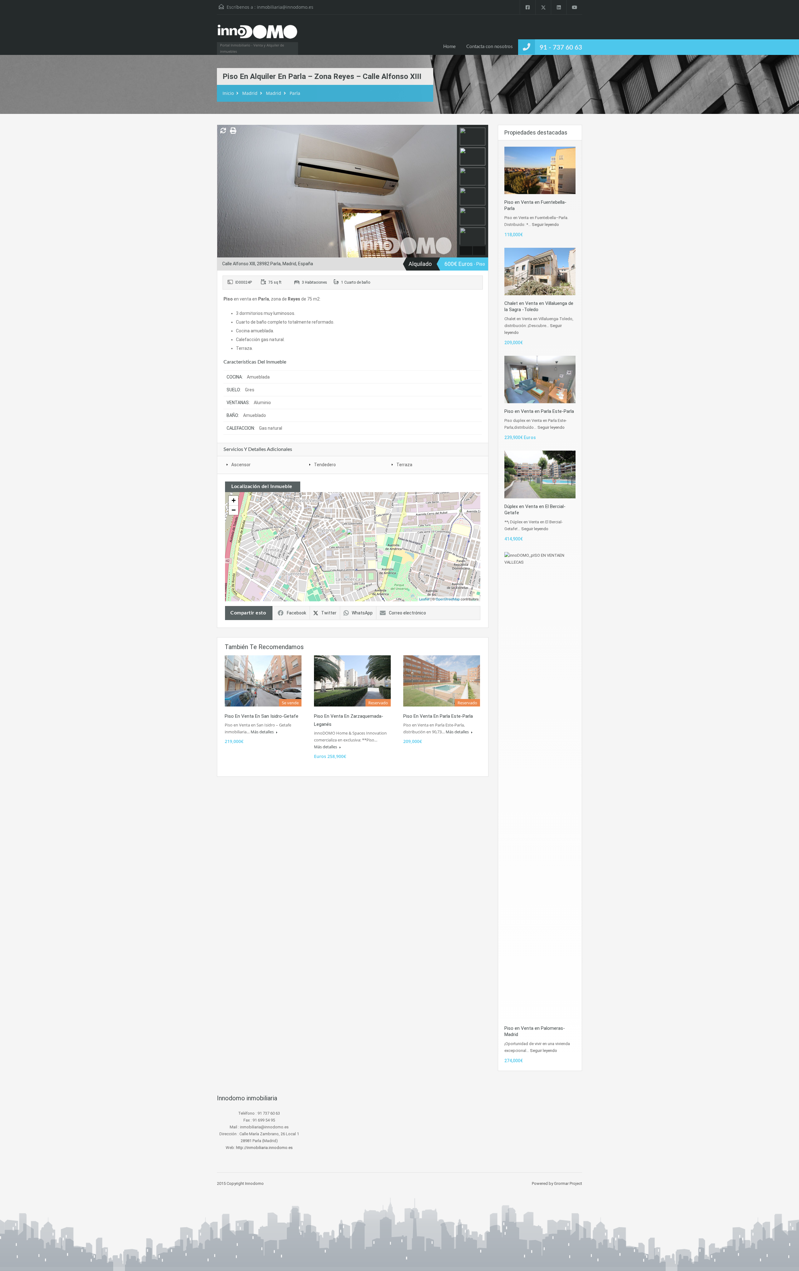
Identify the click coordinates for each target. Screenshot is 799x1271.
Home (449, 46)
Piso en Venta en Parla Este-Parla (438, 716)
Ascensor (241, 464)
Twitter (328, 612)
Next (451, 191)
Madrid (249, 93)
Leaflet (424, 598)
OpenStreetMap (448, 598)
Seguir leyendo (545, 224)
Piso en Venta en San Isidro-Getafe (261, 716)
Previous (222, 191)
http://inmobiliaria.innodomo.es (264, 1147)
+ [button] (234, 500)
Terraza (404, 464)
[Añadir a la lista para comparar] (223, 131)
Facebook (296, 612)
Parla (295, 93)
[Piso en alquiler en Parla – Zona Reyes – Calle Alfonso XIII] (353, 538)
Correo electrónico (407, 612)
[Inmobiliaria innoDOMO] (257, 34)
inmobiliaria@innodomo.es (285, 7)
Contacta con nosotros (489, 46)
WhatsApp (362, 612)
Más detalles (263, 732)
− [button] (234, 510)
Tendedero (325, 464)
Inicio (228, 93)
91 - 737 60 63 (561, 47)
